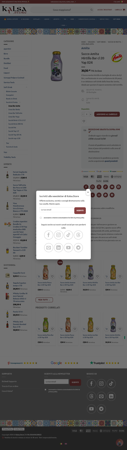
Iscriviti (80, 210)
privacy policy (79, 218)
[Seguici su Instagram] (58, 235)
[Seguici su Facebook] (48, 235)
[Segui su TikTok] (68, 235)
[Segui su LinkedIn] (58, 247)
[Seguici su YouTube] (68, 247)
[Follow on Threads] (78, 235)
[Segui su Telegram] (78, 247)
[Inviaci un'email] (48, 247)
